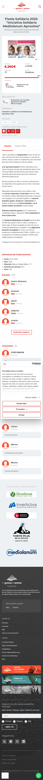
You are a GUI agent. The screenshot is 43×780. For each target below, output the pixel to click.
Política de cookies (8, 763)
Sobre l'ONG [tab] (20, 146)
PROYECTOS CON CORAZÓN (22, 85)
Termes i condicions (9, 756)
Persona (8, 721)
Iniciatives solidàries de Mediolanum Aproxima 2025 (17, 113)
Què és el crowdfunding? (10, 656)
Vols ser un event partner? (10, 633)
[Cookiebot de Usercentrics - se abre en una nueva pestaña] (32, 364)
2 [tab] (38, 59)
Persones (5, 623)
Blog (3, 659)
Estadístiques (6, 649)
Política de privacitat (9, 759)
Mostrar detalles (31, 397)
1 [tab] (36, 59)
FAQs (7, 607)
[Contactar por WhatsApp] (38, 775)
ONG (3, 629)
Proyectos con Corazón (20, 100)
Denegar (21, 415)
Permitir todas (21, 403)
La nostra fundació (8, 642)
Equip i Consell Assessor (9, 645)
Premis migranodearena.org (11, 652)
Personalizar (20, 409)
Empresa (19, 721)
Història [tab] (7, 146)
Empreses (5, 626)
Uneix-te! (9, 727)
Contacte (15, 607)
